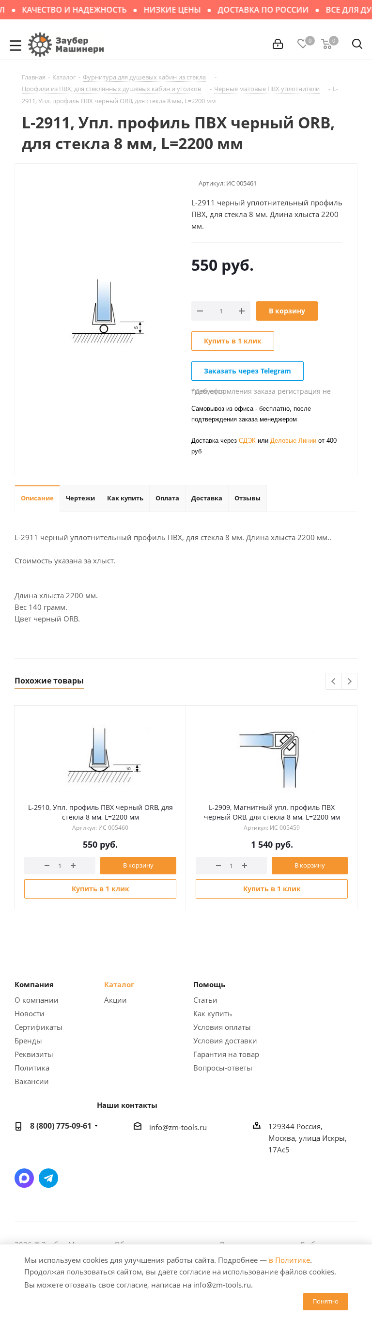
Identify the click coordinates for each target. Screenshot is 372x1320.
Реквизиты (34, 1054)
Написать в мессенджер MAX (24, 1178)
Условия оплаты (222, 1027)
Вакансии (32, 1081)
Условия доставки (225, 1040)
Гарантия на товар (226, 1054)
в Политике (289, 1260)
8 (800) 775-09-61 (61, 1125)
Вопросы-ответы (222, 1067)
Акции (115, 1000)
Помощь (209, 984)
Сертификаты (38, 1027)
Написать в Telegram (48, 1178)
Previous (334, 681)
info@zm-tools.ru (178, 1127)
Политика (32, 1067)
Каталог (119, 984)
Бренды (28, 1040)
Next (349, 681)
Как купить (212, 1013)
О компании (37, 1000)
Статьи (205, 1000)
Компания (34, 984)
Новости (30, 1013)
